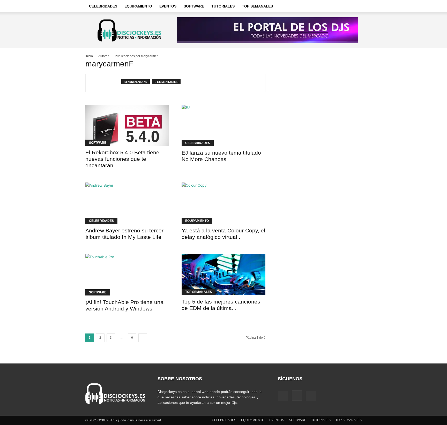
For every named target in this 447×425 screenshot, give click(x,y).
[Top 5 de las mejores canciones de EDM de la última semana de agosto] (223, 274)
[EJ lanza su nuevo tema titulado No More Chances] (223, 125)
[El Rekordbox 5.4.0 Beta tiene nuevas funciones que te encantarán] (127, 125)
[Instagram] (297, 395)
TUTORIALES (223, 6)
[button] (355, 6)
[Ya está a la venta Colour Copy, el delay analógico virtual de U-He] (223, 203)
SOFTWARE (194, 6)
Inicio (89, 56)
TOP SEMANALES (257, 6)
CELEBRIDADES (103, 6)
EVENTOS (167, 6)
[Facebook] (283, 396)
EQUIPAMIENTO (138, 6)
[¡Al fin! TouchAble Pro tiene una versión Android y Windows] (127, 274)
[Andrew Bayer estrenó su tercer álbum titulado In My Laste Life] (127, 203)
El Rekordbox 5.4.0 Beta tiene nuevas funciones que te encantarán (122, 158)
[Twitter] (311, 396)
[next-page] (142, 337)
